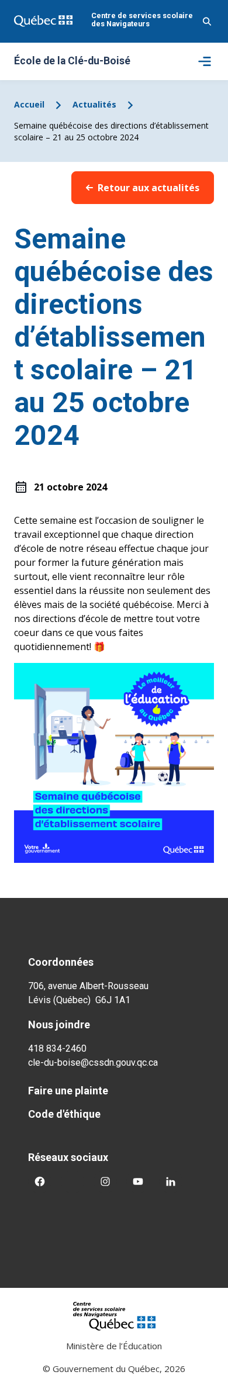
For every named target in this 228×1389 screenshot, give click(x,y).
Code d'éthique (64, 1114)
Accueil (29, 104)
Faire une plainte (68, 1090)
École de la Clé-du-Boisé (72, 61)
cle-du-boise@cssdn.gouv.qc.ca (93, 1062)
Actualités (94, 104)
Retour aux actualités (148, 187)
